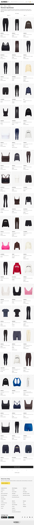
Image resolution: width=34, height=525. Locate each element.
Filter (8, 15)
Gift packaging (3, 498)
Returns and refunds (4, 493)
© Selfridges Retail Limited (17, 523)
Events (2, 508)
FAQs (2, 491)
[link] (6, 34)
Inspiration (13, 502)
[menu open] (32, 2)
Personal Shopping (4, 495)
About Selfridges (14, 504)
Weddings (24, 506)
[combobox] (18, 1)
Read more (2, 11)
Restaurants (3, 504)
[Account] (26, 2)
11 (26, 470)
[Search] (11, 2)
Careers (13, 506)
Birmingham (25, 491)
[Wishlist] (28, 2)
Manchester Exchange (26, 495)
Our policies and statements (16, 511)
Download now (22, 4)
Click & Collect (14, 491)
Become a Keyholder (5, 483)
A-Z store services (4, 502)
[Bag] (30, 2)
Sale (23, 502)
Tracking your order (15, 495)
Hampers (24, 504)
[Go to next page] (32, 470)
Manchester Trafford (26, 493)
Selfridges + (14, 493)
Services (2, 506)
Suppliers (13, 508)
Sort (24, 15)
